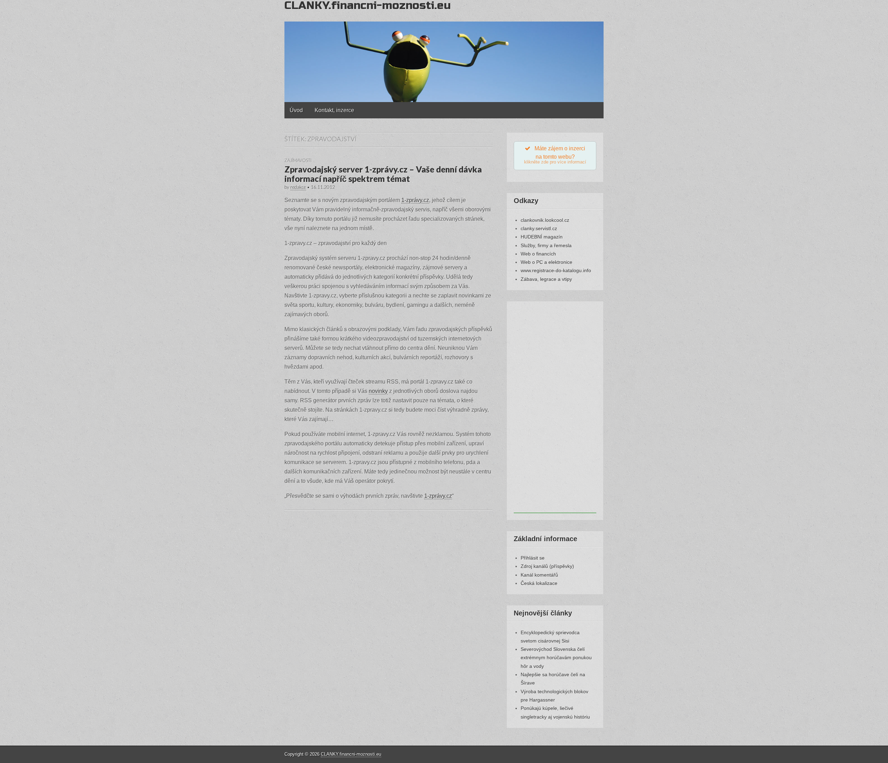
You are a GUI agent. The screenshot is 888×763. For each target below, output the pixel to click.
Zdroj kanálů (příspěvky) (547, 566)
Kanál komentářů (539, 575)
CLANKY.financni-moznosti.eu (351, 754)
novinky (378, 391)
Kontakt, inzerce (334, 110)
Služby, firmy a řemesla (546, 245)
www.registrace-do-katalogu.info (556, 270)
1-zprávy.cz (415, 200)
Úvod (296, 110)
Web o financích (538, 254)
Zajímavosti (297, 160)
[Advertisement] (555, 409)
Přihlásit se (533, 558)
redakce (298, 187)
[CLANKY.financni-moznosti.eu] (444, 51)
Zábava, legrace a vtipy (546, 279)
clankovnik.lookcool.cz (545, 220)
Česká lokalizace (539, 583)
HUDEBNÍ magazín (542, 237)
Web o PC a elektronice (546, 262)
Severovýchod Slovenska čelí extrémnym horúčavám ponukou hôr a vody (556, 657)
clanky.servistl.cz (539, 228)
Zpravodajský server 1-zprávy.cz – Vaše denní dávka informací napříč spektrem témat (383, 173)
